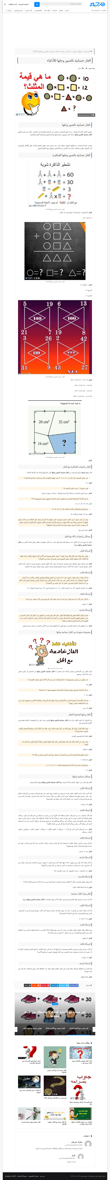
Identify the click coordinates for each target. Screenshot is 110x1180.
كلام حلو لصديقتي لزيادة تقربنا (31, 1122)
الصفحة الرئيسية (23, 4)
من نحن (42, 1176)
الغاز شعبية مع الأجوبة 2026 (55, 1014)
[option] (55, 1013)
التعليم (61, 10)
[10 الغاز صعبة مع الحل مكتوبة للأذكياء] (55, 1113)
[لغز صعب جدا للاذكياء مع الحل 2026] (55, 1086)
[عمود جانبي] (5, 4)
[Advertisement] (55, 30)
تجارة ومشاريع (18, 10)
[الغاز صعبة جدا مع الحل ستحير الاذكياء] (55, 1057)
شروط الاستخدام (22, 1176)
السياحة (54, 10)
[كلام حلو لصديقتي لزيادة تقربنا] (29, 1113)
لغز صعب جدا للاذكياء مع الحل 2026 (55, 1098)
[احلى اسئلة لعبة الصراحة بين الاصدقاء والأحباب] (29, 1052)
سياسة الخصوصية (33, 1176)
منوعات (9, 10)
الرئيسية (86, 51)
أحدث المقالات (12, 4)
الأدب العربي (28, 10)
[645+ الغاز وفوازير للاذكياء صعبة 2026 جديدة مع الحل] (81, 1052)
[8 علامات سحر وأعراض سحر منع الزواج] (29, 1082)
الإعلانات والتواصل (10, 1176)
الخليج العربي (38, 10)
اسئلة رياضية (65, 51)
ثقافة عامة (47, 10)
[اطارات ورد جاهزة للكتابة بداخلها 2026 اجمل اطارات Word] (81, 1113)
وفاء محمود (92, 68)
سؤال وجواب (77, 51)
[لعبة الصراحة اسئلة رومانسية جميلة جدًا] (81, 1088)
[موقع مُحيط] (97, 4)
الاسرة (67, 10)
